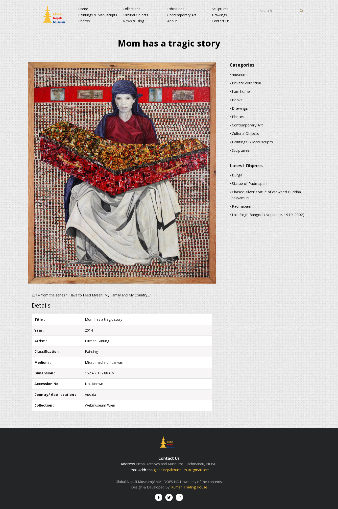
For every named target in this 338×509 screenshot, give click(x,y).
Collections (131, 8)
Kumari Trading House (189, 487)
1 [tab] (122, 271)
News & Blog (133, 21)
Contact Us (221, 21)
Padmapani (241, 206)
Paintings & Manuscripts (97, 15)
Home (83, 8)
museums (239, 74)
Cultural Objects (135, 15)
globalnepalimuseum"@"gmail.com (182, 469)
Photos (84, 21)
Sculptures (220, 8)
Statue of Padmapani (249, 183)
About (172, 21)
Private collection (246, 82)
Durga (236, 174)
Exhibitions (175, 8)
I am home (240, 91)
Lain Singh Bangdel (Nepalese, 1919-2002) (267, 214)
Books (236, 99)
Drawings (219, 15)
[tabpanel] (122, 173)
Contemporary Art (181, 15)
